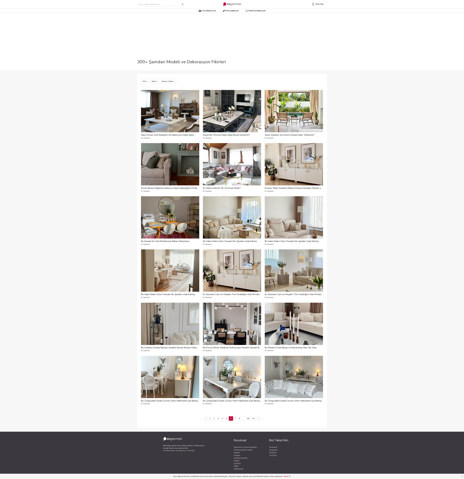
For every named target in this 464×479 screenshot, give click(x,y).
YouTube (273, 455)
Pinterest (273, 452)
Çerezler (237, 463)
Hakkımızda (238, 469)
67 (254, 418)
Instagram (273, 450)
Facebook (273, 447)
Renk (154, 81)
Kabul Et (287, 476)
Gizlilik (236, 461)
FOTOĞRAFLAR (209, 11)
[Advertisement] (232, 32)
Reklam (237, 452)
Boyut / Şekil (168, 81)
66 (248, 418)
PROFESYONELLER (257, 11)
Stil (144, 81)
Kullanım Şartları (241, 458)
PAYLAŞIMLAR (232, 11)
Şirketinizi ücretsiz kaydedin (245, 447)
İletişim (237, 455)
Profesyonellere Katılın (243, 450)
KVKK (236, 466)
